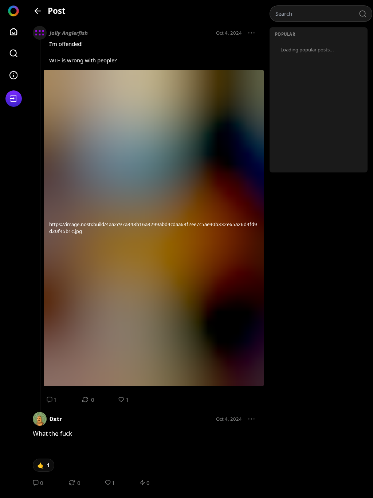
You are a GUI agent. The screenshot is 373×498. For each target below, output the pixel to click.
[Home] (13, 31)
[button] (252, 33)
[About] (13, 75)
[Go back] (37, 10)
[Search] (13, 53)
